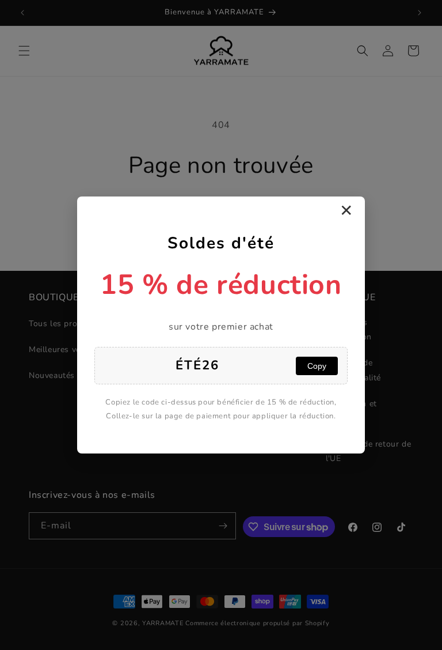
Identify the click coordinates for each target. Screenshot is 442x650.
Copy (316, 366)
